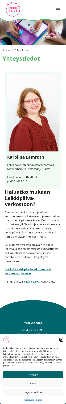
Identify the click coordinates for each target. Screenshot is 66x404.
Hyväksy (33, 374)
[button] (61, 339)
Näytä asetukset (33, 392)
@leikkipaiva (31, 281)
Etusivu (7, 50)
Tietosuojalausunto (33, 400)
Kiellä (33, 383)
